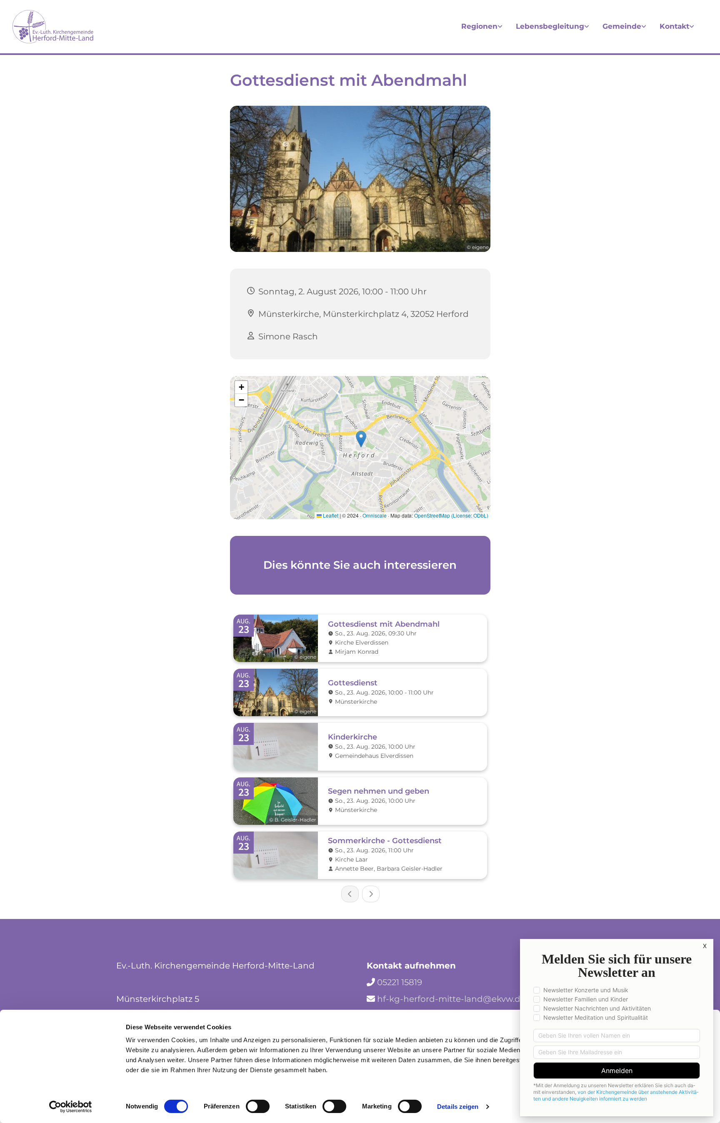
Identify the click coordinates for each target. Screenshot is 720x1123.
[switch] (258, 1106)
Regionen (479, 26)
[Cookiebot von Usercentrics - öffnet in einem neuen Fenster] (70, 1107)
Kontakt (674, 26)
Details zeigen (457, 1106)
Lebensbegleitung (550, 26)
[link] (482, 26)
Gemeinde (621, 26)
